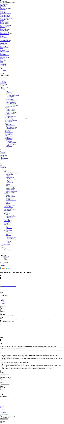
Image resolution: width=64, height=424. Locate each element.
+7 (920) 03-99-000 (3, 63)
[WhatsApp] (6, 268)
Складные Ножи (8, 184)
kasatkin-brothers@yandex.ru (5, 74)
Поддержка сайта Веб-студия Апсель (4, 418)
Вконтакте (3, 265)
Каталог (5, 171)
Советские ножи (8, 203)
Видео (3, 300)
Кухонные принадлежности (11, 179)
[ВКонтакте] (0, 268)
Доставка (3, 303)
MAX (3, 77)
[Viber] (5, 268)
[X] (4, 268)
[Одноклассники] (2, 268)
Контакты (1, 407)
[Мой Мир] (3, 268)
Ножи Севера (8, 194)
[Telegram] (9, 268)
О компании (2, 405)
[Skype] (8, 268)
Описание (3, 299)
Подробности (2, 382)
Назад (5, 170)
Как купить (2, 406)
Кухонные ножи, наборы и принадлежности (12, 173)
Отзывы (3, 301)
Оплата (3, 302)
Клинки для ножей (10, 236)
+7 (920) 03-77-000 (3, 65)
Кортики (7, 227)
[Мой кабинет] (0, 162)
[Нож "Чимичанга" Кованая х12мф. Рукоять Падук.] (8, 286)
